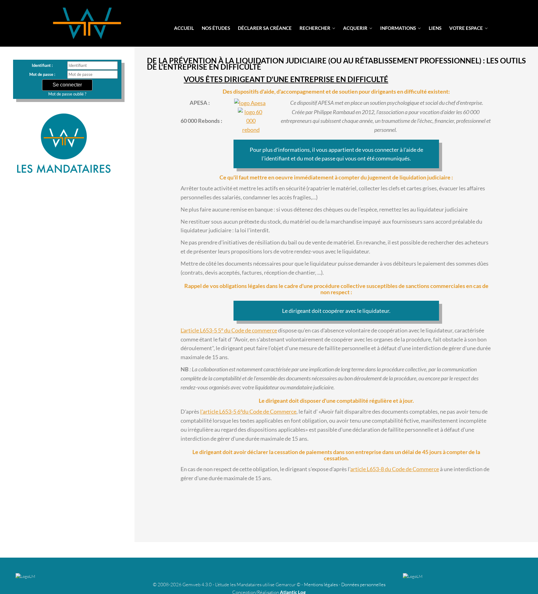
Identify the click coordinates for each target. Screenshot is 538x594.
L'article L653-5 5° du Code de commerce (229, 330)
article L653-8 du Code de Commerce (394, 469)
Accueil (184, 28)
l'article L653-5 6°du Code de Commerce (248, 411)
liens (435, 28)
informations (398, 28)
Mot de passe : (42, 74)
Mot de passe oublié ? (67, 93)
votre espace (466, 28)
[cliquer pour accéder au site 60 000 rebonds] (251, 121)
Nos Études (216, 28)
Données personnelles (363, 584)
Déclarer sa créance (265, 28)
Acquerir (355, 28)
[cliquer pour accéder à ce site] (250, 103)
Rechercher (315, 28)
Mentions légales (321, 584)
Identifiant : (42, 65)
